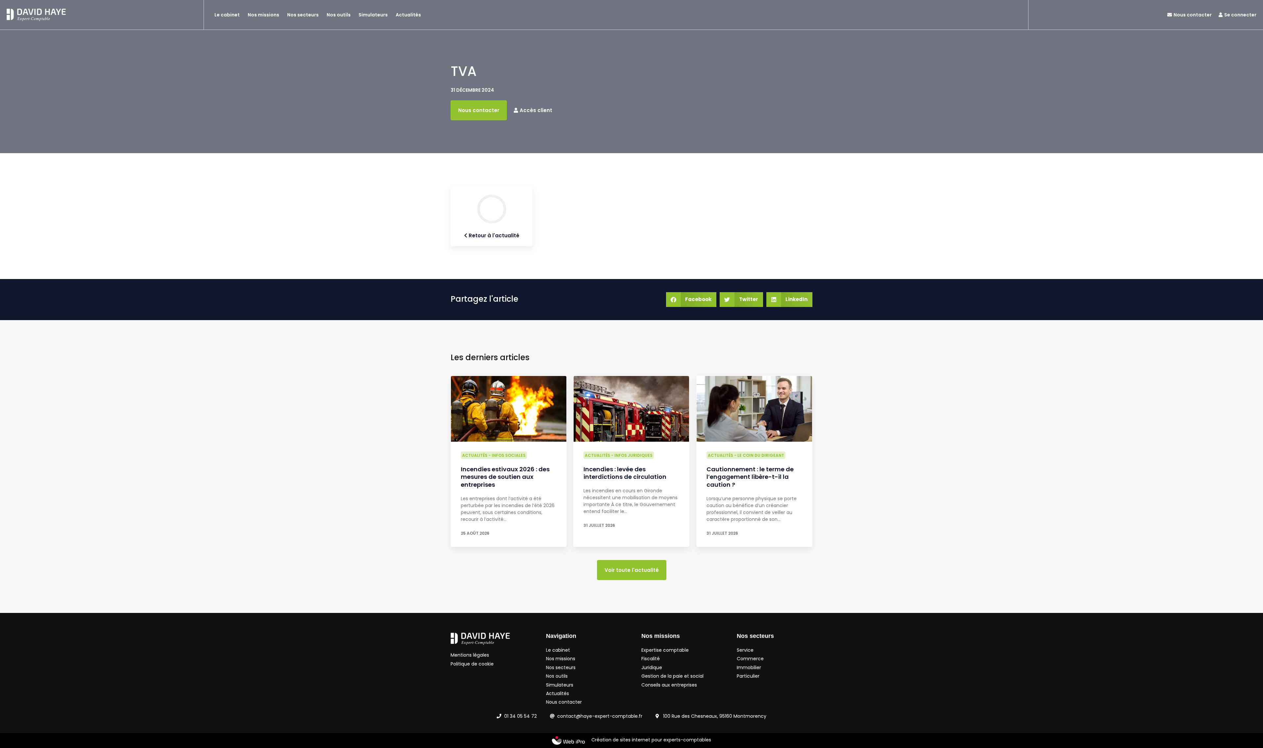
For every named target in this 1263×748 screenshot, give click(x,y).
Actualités (408, 15)
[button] (691, 299)
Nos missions (263, 15)
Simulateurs (373, 15)
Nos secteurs (303, 15)
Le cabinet (227, 15)
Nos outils (339, 15)
